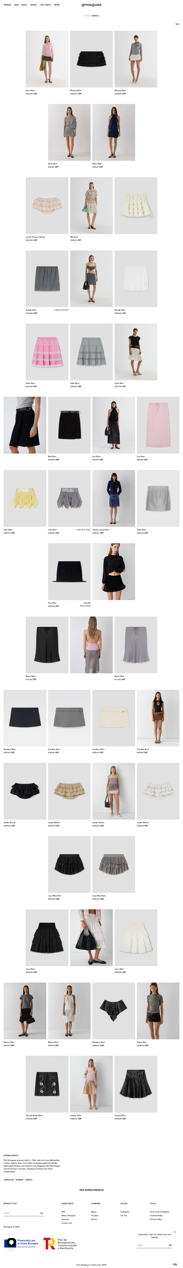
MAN (16, 5)
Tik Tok (123, 1215)
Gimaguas (9, 1180)
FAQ (63, 1212)
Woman (88, 16)
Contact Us (67, 1223)
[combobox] (175, 1264)
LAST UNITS (45, 5)
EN (175, 1264)
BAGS (24, 5)
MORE (57, 5)
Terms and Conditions (159, 1212)
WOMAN (7, 5)
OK (41, 1213)
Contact (94, 1215)
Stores (94, 1219)
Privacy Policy (156, 1219)
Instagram (124, 1212)
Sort (177, 24)
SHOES (33, 5)
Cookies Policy (156, 1215)
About (94, 1212)
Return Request (68, 1215)
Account (65, 1219)
